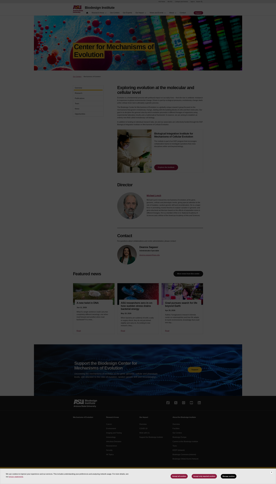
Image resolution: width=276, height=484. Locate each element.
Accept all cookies (179, 476)
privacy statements (16, 477)
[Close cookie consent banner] (271, 472)
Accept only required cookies (204, 476)
